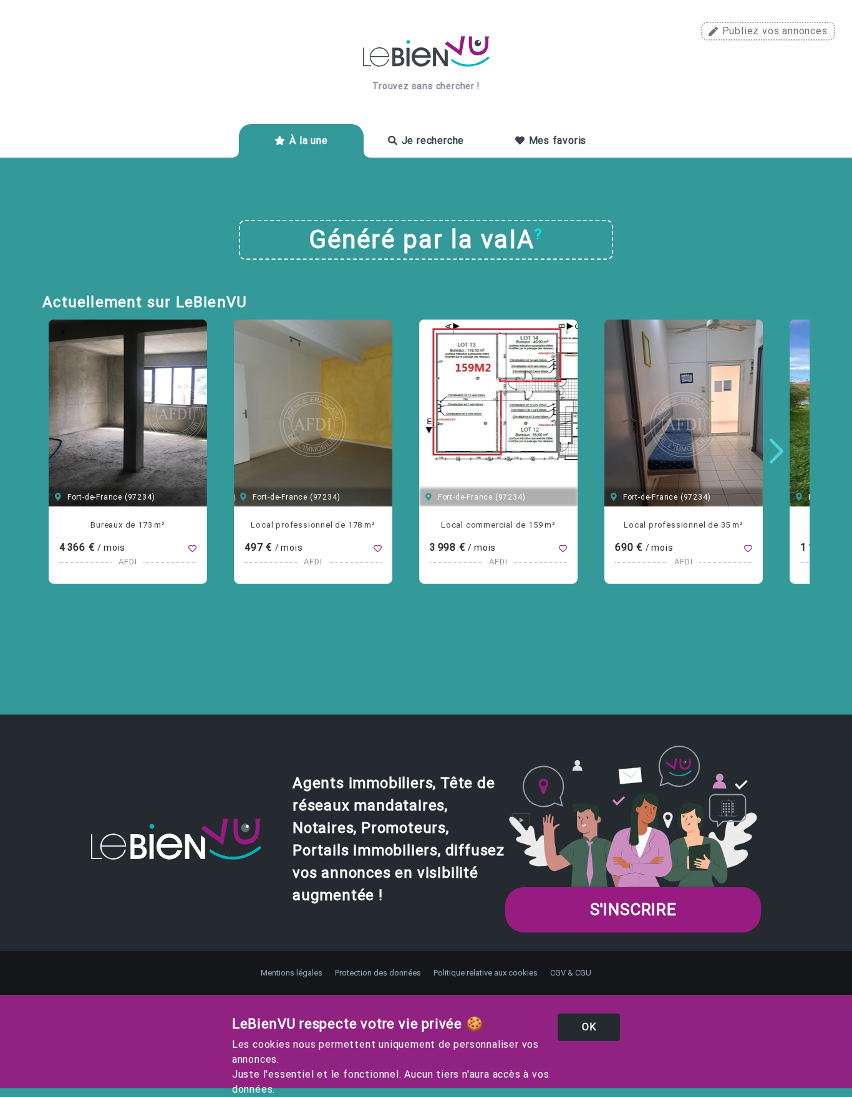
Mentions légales (291, 972)
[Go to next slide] (776, 451)
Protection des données (378, 972)
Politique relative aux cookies (485, 972)
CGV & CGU (570, 972)
